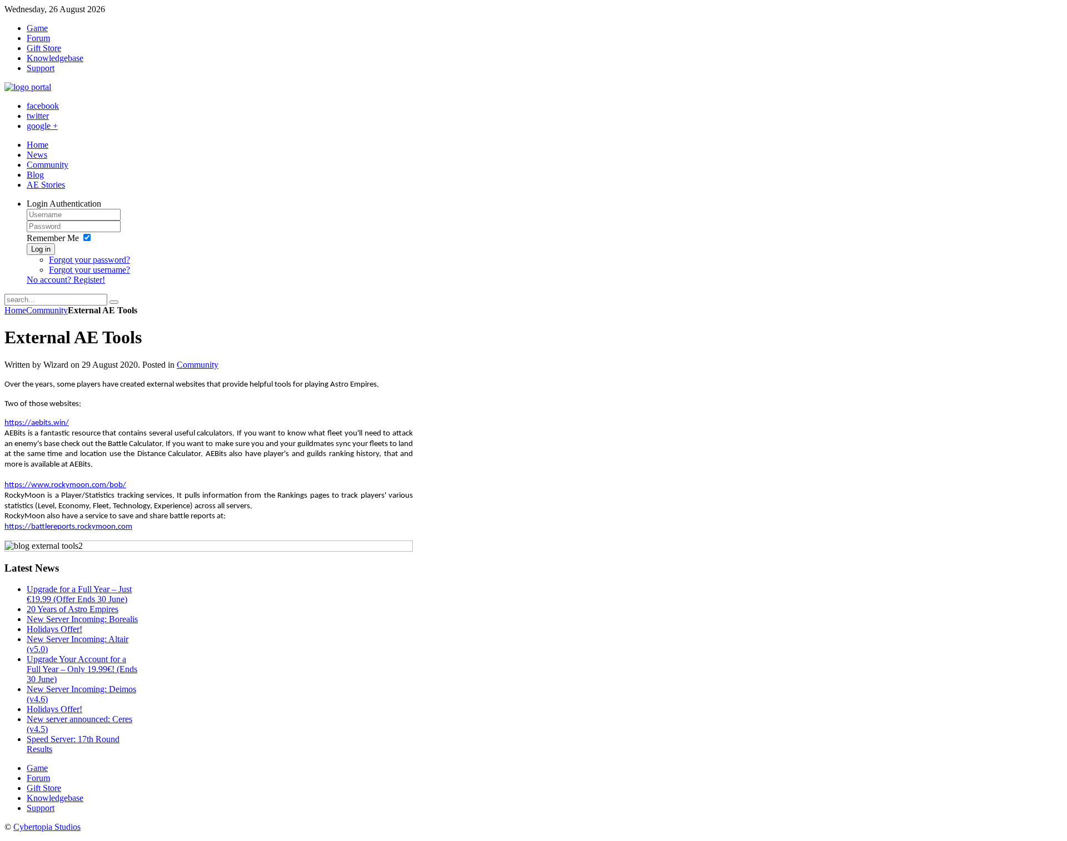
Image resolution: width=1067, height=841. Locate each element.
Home (15, 310)
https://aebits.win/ (36, 423)
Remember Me (53, 238)
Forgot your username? (89, 269)
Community (47, 310)
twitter (38, 116)
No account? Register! (66, 279)
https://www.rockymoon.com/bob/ (65, 485)
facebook (43, 106)
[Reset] (113, 302)
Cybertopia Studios (47, 827)
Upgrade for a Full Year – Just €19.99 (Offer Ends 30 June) (79, 594)
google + (42, 126)
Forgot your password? (89, 259)
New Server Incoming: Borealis (82, 619)
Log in (41, 249)
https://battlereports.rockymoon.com (68, 527)
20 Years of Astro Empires (72, 609)
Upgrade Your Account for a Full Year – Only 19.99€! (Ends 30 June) (82, 669)
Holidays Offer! (54, 629)
